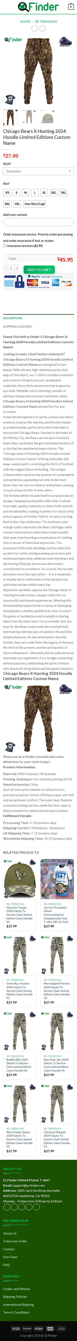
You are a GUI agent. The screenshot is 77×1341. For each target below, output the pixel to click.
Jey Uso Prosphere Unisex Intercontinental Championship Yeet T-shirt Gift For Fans (56, 915)
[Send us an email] (29, 1207)
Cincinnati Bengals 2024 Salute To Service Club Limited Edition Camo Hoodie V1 (57, 1139)
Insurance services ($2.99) (25, 246)
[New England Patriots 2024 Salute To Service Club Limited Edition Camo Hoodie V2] (57, 955)
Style (7, 163)
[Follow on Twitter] (21, 1207)
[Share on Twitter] (21, 293)
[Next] (67, 71)
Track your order (15, 1241)
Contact (9, 1249)
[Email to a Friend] (29, 293)
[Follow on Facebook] (6, 1207)
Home (25, 21)
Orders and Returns (16, 1289)
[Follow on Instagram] (14, 1207)
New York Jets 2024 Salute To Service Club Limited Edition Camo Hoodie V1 (56, 1065)
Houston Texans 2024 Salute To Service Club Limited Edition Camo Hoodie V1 (19, 915)
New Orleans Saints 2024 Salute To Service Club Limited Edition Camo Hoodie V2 (19, 1139)
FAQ (6, 1265)
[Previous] (9, 71)
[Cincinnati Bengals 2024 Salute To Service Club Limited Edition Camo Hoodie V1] (57, 1104)
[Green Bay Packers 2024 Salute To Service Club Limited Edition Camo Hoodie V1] (20, 955)
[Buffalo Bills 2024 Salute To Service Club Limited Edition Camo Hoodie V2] (20, 1031)
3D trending (46, 21)
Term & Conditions (16, 1312)
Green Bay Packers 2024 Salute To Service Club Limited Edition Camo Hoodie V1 (19, 991)
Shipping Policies (15, 1296)
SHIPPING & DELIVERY (17, 326)
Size (6, 183)
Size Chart (10, 1257)
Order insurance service (19, 234)
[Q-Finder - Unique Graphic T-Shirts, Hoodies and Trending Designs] (38, 7)
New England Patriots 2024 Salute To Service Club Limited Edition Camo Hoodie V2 (57, 991)
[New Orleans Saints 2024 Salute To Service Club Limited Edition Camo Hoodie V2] (20, 1104)
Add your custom (15, 214)
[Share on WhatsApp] (6, 293)
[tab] (38, 318)
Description (12, 318)
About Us (10, 1233)
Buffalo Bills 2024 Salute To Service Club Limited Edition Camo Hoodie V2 (18, 1065)
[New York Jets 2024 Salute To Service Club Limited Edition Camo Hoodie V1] (57, 1031)
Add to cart (39, 270)
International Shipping (18, 1304)
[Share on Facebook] (14, 293)
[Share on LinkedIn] (43, 293)
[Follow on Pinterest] (36, 1207)
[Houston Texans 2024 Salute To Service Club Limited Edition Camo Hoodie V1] (20, 879)
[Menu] (5, 7)
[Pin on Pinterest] (36, 293)
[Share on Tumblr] (51, 293)
